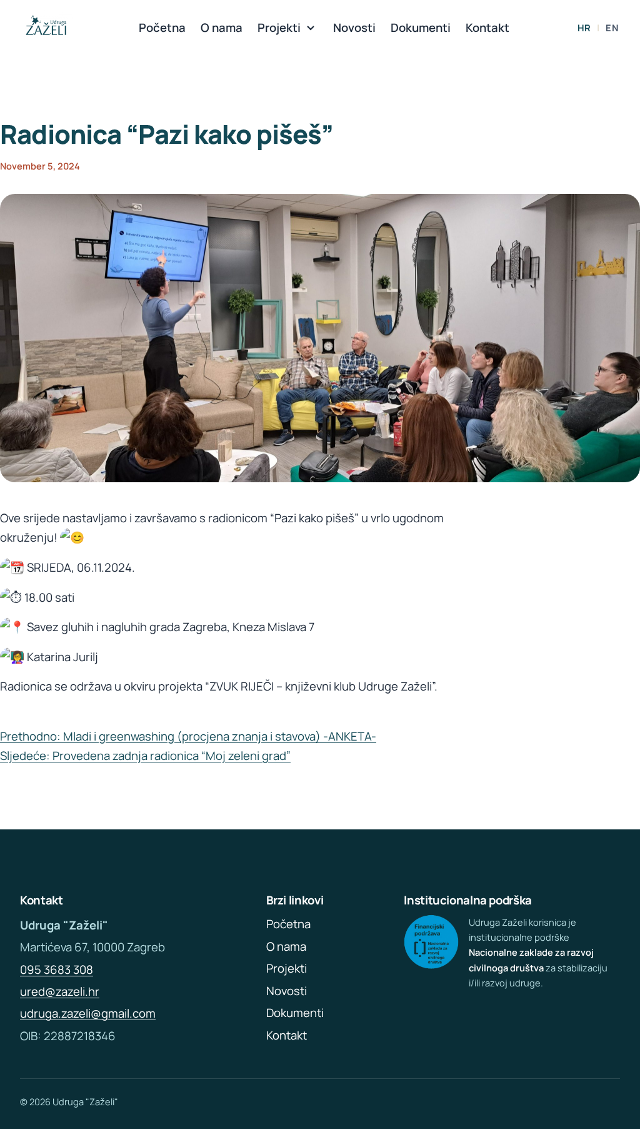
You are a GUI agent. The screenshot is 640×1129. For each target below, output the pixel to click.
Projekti (279, 27)
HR (584, 27)
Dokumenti (421, 27)
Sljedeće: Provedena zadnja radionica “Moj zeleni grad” (145, 755)
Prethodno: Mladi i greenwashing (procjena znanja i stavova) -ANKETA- (188, 736)
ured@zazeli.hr (59, 991)
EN (612, 27)
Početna (162, 27)
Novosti (354, 27)
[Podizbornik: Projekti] (310, 28)
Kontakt (487, 27)
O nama (221, 27)
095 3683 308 (56, 969)
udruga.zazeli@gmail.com (88, 1013)
